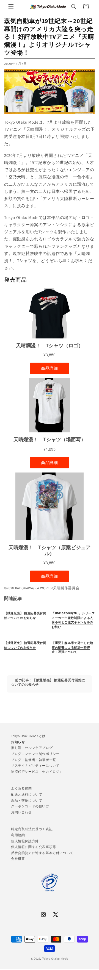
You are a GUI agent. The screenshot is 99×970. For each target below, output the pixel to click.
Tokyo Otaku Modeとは (28, 736)
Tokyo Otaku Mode (55, 958)
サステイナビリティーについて (35, 765)
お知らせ (18, 742)
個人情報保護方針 (25, 841)
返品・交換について (26, 800)
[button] (11, 7)
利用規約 (18, 835)
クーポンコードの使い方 (30, 806)
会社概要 (18, 859)
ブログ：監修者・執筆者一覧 (33, 760)
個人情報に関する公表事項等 (33, 847)
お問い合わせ (21, 812)
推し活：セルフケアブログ (32, 748)
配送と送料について (26, 794)
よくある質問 (21, 788)
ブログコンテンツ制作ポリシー (35, 754)
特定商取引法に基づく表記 (32, 829)
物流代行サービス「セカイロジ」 (37, 771)
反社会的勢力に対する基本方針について (42, 853)
